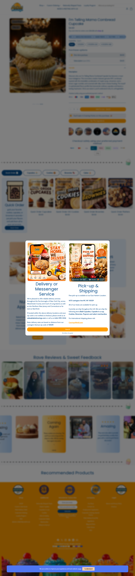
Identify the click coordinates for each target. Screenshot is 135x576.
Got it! (67, 329)
